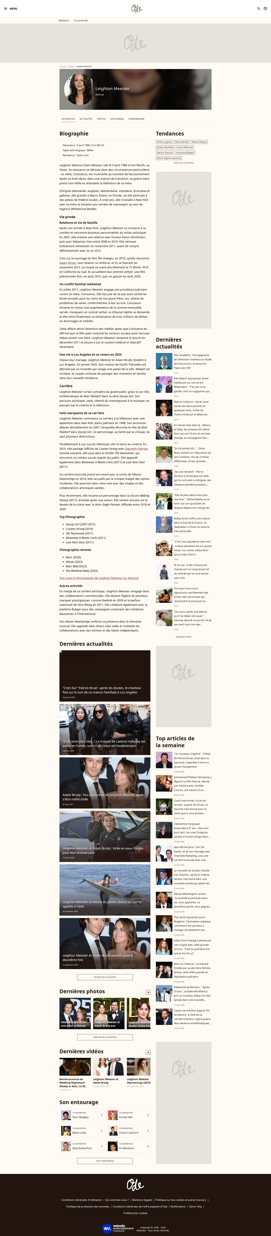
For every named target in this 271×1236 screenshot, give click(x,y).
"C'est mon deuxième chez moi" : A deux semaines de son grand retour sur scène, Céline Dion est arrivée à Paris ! (193, 548)
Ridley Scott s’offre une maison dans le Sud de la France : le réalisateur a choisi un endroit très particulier (192, 525)
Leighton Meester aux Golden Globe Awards (142, 1024)
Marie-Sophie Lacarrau (169, 157)
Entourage (117, 118)
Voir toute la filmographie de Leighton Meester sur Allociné (98, 578)
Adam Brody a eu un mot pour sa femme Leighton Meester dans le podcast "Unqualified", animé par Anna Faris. (74, 1024)
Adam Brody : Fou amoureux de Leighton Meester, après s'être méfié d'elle (103, 797)
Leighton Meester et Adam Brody (105, 1080)
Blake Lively (79, 1132)
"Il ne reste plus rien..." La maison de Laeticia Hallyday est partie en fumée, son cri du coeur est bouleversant (104, 743)
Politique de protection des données (87, 1206)
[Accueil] (137, 8)
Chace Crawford (128, 1132)
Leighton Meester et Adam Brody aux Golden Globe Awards (108, 1024)
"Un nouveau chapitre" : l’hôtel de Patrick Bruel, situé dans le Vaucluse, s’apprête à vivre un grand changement (192, 760)
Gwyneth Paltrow (136, 449)
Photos (101, 118)
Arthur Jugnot (164, 141)
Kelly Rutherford (82, 1148)
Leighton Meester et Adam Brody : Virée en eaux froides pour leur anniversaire (103, 850)
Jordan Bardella (165, 147)
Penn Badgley (80, 1117)
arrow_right (148, 992)
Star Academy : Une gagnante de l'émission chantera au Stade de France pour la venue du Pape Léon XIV (193, 361)
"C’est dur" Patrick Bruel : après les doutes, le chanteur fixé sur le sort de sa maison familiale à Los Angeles (102, 690)
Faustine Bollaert (185, 152)
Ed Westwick (126, 1148)
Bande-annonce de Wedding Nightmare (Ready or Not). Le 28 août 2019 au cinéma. (72, 1082)
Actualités (86, 118)
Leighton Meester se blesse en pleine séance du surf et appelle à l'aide (102, 904)
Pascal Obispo (199, 141)
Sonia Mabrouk (185, 147)
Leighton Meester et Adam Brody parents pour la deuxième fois (98, 957)
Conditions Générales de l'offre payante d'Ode (140, 1206)
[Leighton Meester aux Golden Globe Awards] (142, 1013)
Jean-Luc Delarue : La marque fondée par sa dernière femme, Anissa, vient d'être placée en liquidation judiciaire (192, 970)
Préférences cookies (135, 1213)
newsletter (265, 9)
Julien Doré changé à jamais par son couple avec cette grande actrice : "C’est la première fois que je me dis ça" (192, 947)
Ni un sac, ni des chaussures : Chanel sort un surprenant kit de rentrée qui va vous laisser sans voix (191, 571)
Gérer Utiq (195, 1206)
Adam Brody (67, 263)
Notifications (178, 1206)
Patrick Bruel (181, 141)
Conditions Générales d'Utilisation (81, 1200)
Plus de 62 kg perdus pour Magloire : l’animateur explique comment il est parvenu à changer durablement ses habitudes (192, 925)
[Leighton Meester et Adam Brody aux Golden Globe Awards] (109, 1013)
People (71, 66)
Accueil (62, 66)
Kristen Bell (126, 1117)
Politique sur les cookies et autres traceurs (181, 1200)
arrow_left (142, 992)
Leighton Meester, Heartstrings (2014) (139, 1080)
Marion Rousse (165, 152)
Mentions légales (142, 1200)
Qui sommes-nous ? (117, 1200)
